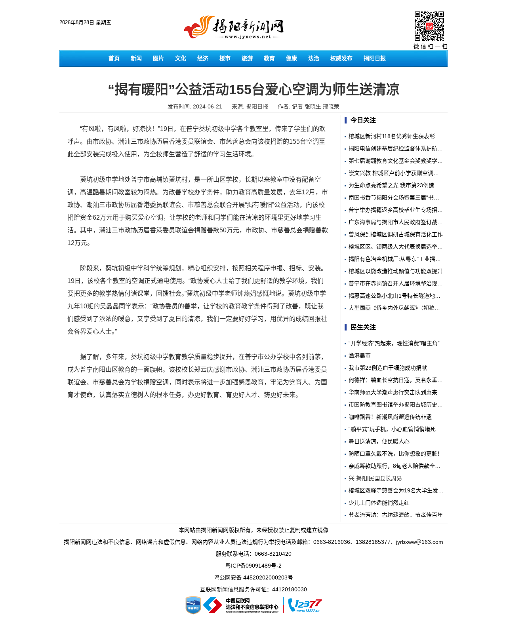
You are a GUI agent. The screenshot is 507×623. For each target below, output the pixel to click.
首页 (114, 58)
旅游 (247, 58)
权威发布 (341, 58)
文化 (180, 58)
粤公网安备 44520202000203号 (253, 577)
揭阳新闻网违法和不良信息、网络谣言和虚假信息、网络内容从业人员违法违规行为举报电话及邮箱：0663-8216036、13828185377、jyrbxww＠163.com (253, 542)
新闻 (136, 58)
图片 (158, 58)
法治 (313, 58)
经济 (202, 58)
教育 (269, 58)
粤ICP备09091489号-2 (253, 565)
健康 (291, 58)
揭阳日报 (375, 58)
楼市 (225, 58)
